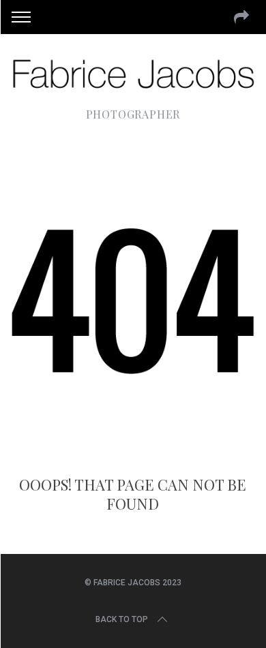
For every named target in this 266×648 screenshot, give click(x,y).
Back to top (121, 619)
